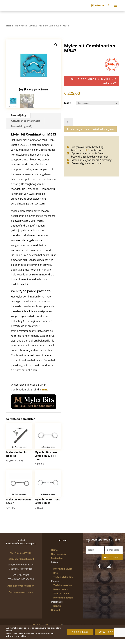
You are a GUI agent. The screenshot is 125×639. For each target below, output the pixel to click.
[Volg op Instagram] (109, 566)
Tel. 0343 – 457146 (21, 553)
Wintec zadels (61, 593)
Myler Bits (21, 25)
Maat (67, 103)
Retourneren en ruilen (21, 592)
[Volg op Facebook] (99, 566)
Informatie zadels (63, 597)
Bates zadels (60, 589)
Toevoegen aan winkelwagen (90, 129)
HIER (45, 389)
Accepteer (80, 631)
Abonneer (112, 557)
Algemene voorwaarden (20, 585)
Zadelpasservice (62, 585)
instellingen (23, 636)
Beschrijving (18, 115)
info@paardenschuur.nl (21, 558)
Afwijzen (106, 631)
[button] (56, 44)
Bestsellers (57, 558)
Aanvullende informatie (25, 121)
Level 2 (33, 25)
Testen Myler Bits (63, 577)
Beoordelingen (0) (21, 126)
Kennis (57, 605)
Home (9, 25)
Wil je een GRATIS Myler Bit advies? (93, 81)
